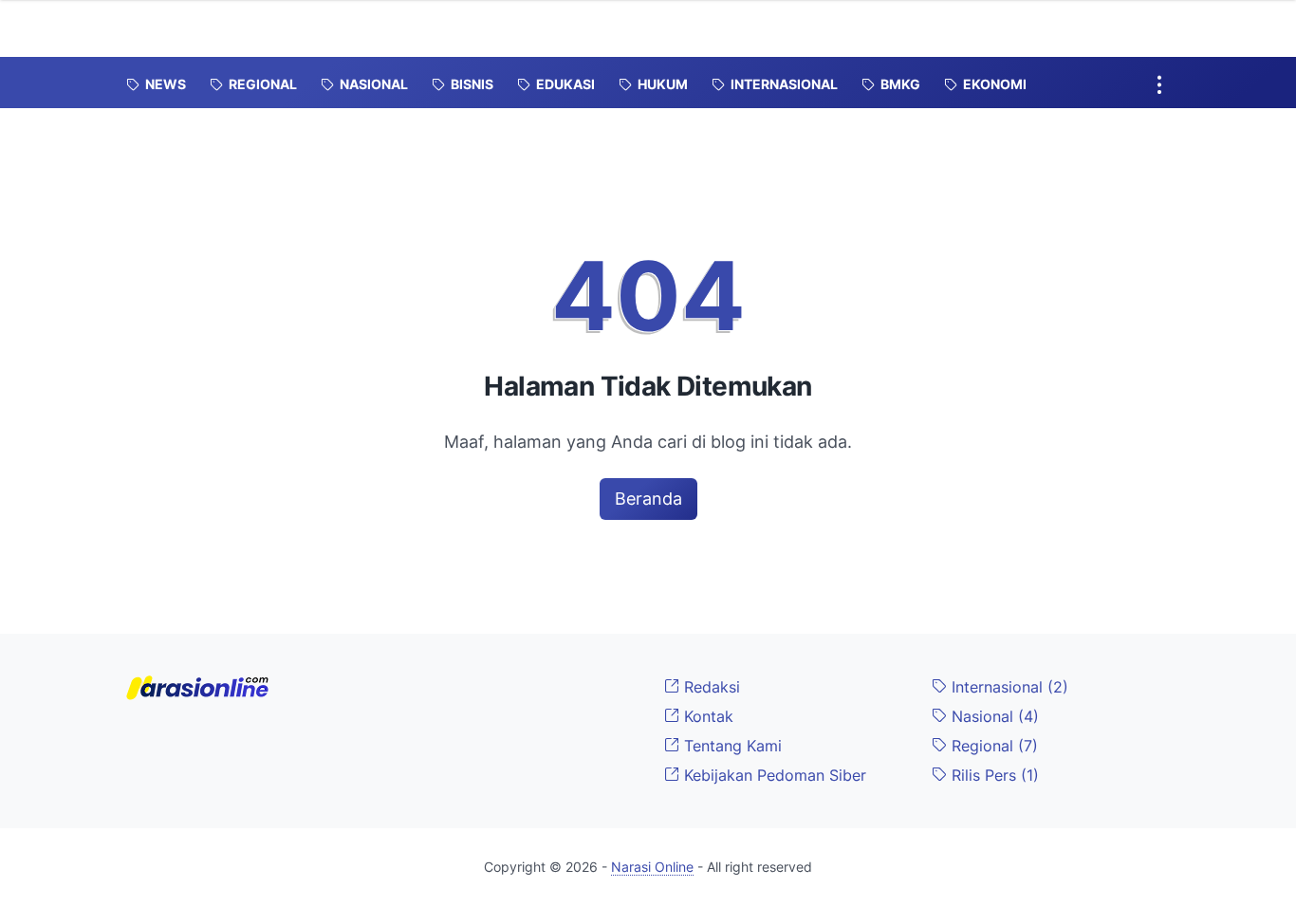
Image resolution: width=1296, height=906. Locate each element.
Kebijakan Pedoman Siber (772, 775)
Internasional (1007, 686)
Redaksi (709, 686)
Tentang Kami (730, 745)
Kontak (706, 716)
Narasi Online (652, 867)
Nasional (993, 716)
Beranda (648, 498)
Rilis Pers (993, 775)
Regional (992, 745)
